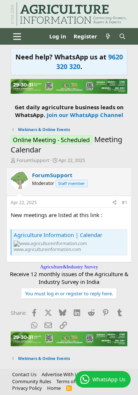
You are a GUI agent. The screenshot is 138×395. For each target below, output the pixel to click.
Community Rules (31, 381)
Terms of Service (74, 381)
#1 (124, 202)
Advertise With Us (61, 374)
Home (54, 388)
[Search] (122, 36)
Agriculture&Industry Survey (69, 266)
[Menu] (17, 36)
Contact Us (24, 374)
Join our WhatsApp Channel (85, 114)
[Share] (114, 203)
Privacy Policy (27, 388)
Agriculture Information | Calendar (58, 234)
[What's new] (108, 36)
